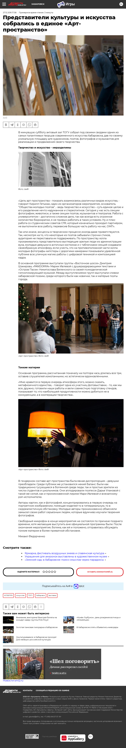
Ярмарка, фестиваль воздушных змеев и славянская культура (64, 553)
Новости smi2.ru (13, 680)
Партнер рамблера (49, 736)
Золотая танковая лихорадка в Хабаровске (36, 627)
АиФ (5, 117)
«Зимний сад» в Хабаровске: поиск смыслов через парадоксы (64, 559)
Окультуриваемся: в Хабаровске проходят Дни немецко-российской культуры (36, 638)
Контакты (27, 691)
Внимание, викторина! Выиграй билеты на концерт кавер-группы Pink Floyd (36, 618)
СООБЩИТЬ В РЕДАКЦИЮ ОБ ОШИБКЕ (52, 691)
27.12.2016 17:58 (9, 12)
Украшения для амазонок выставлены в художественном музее (66, 556)
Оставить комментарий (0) (100, 572)
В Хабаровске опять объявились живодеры (97, 627)
